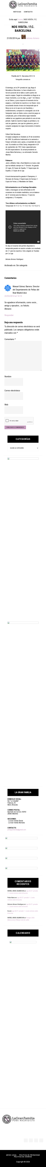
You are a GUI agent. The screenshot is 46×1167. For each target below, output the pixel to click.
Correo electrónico (12, 390)
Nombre (7, 376)
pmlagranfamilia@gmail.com (16, 830)
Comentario (10, 339)
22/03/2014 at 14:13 (13, 296)
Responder (9, 315)
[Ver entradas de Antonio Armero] (23, 37)
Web (6, 404)
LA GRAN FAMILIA (23, 4)
